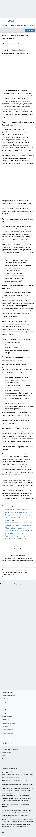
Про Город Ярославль (7, 698)
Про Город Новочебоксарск (8, 695)
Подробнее (12, 817)
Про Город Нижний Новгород (9, 723)
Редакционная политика (8, 762)
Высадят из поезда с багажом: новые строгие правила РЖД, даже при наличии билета (18, 517)
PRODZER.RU (14, 788)
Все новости (4, 25)
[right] (34, 25)
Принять (30, 30)
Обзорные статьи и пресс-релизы (18, 25)
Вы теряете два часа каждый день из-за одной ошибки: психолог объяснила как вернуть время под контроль (17, 561)
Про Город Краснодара (7, 733)
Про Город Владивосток (8, 729)
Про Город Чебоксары (7, 692)
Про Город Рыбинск (7, 716)
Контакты (4, 758)
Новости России (17, 44)
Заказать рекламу (6, 752)
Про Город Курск (6, 713)
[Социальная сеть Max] (11, 743)
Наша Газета (5, 702)
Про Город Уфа (5, 719)
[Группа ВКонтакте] (3, 743)
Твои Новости (5, 726)
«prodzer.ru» (13, 768)
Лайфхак (6, 44)
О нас (3, 755)
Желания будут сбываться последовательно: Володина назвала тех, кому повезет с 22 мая (18, 530)
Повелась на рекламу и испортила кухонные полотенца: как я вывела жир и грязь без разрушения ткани (16, 573)
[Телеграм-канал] (8, 743)
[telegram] (21, 548)
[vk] (15, 548)
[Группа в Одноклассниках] (6, 743)
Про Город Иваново (7, 706)
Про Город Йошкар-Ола (8, 709)
